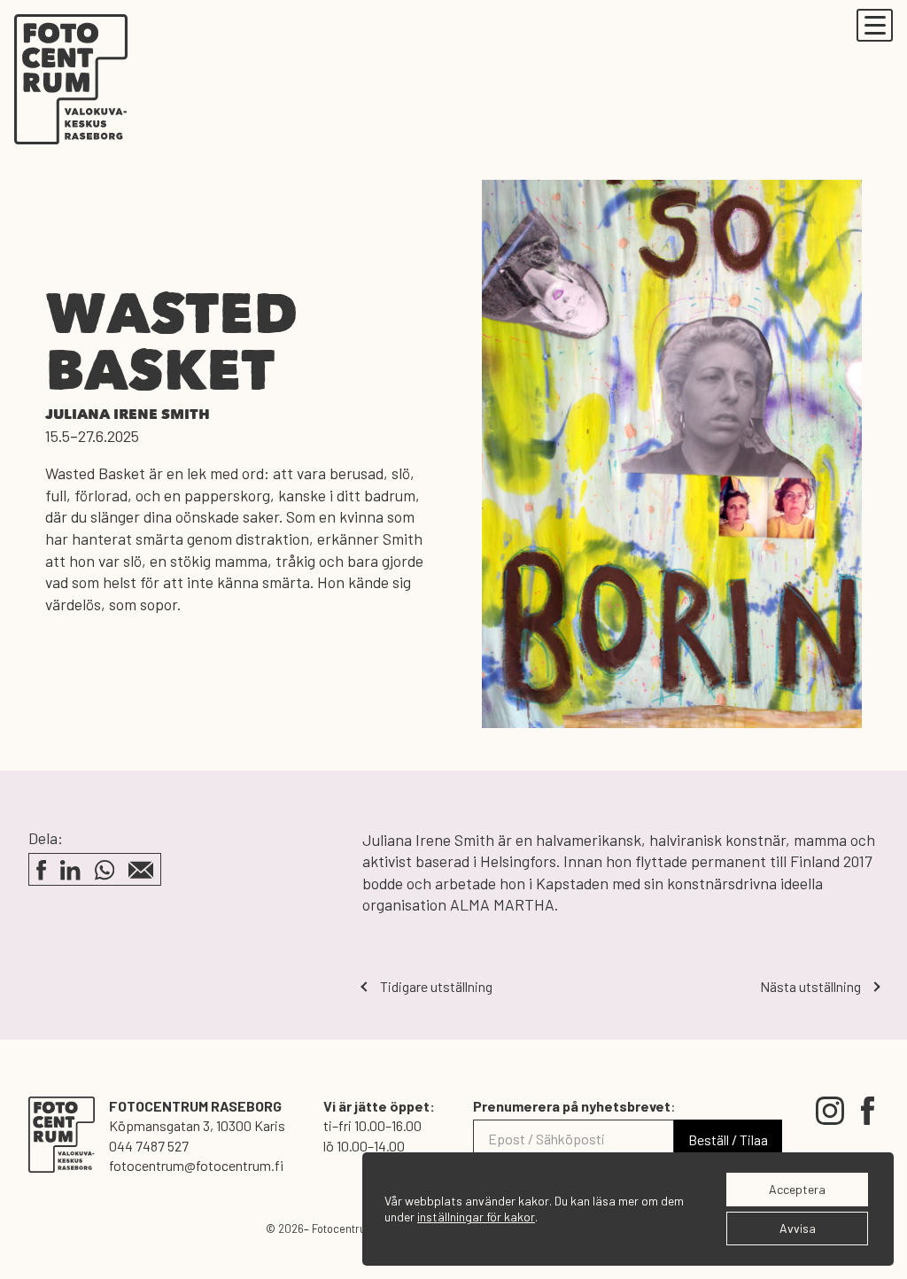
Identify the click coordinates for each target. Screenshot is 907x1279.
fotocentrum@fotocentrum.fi (196, 1165)
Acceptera (797, 1189)
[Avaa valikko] (875, 26)
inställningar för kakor (476, 1216)
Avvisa (797, 1228)
